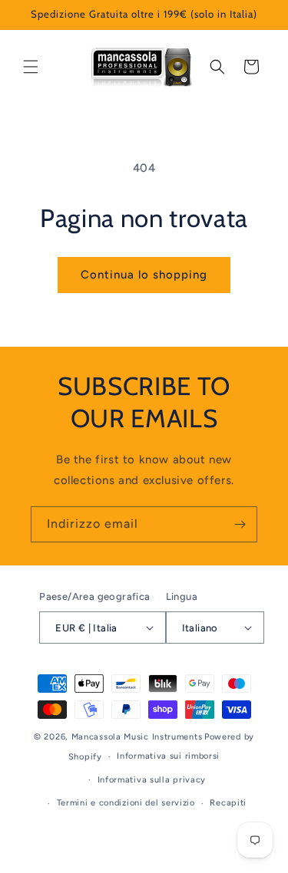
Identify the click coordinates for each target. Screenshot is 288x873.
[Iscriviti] (240, 524)
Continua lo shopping (144, 275)
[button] (31, 67)
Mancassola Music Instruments (137, 737)
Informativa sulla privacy (152, 780)
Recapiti (228, 803)
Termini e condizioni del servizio (126, 803)
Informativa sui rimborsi (168, 756)
